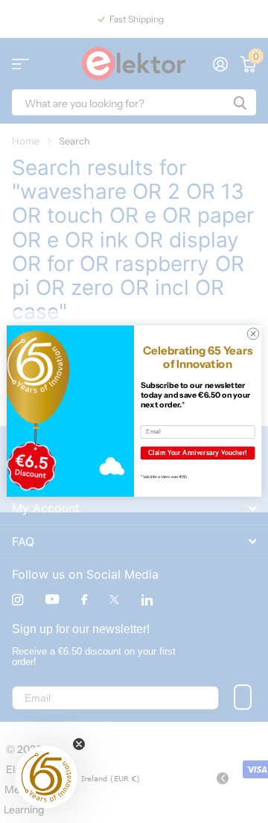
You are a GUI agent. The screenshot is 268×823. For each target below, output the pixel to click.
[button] (46, 777)
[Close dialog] (252, 334)
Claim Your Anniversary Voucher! (197, 452)
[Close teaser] (79, 744)
